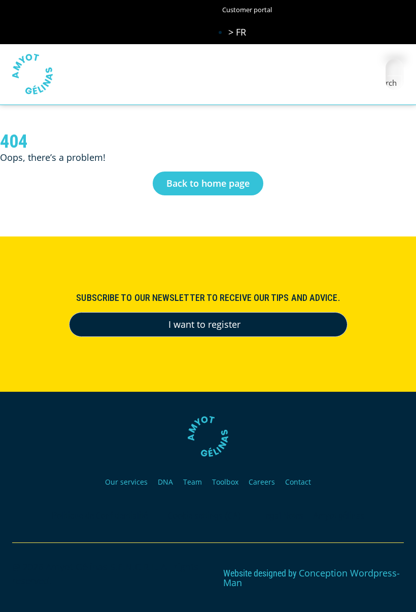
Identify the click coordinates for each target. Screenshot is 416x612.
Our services (126, 482)
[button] (364, 74)
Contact (298, 482)
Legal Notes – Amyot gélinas (312, 515)
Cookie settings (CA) (204, 515)
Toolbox (225, 482)
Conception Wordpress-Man (311, 578)
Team (192, 482)
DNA (165, 482)
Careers (262, 482)
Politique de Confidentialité (100, 515)
